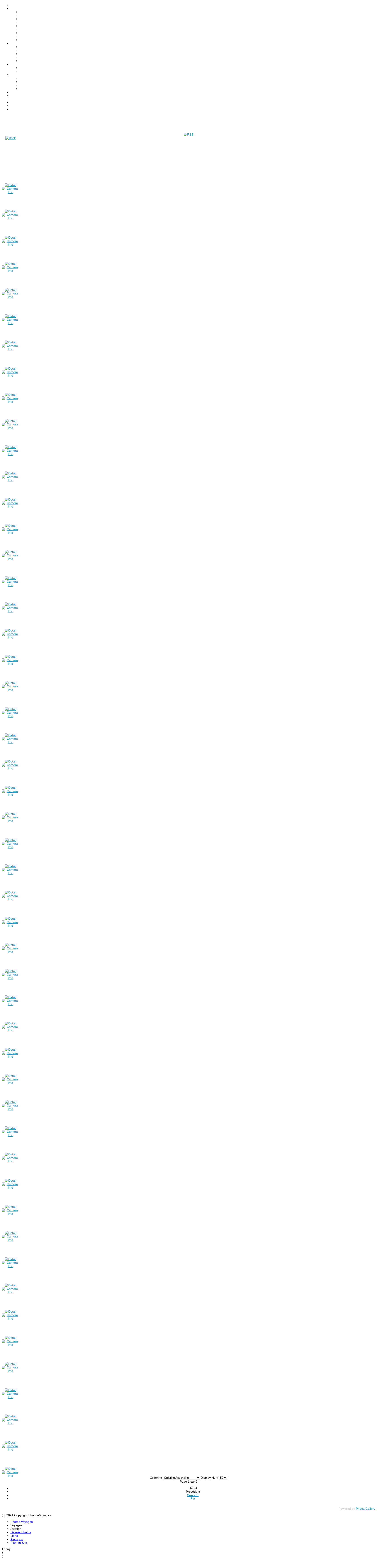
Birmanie (25, 15)
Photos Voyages (21, 5)
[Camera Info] (10, 192)
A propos (16, 92)
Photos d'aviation (31, 71)
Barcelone (26, 12)
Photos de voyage (31, 67)
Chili (22, 22)
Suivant (193, 1495)
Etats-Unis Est (29, 26)
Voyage (24, 88)
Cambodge (26, 19)
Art (21, 81)
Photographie (28, 85)
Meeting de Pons (31, 50)
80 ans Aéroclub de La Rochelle (41, 46)
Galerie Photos (20, 64)
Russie (24, 36)
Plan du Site (18, 95)
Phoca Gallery (365, 1508)
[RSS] (188, 134)
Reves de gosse (30, 60)
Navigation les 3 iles (33, 53)
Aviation (24, 78)
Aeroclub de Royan (32, 57)
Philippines (26, 32)
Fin (192, 1498)
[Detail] (10, 185)
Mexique (25, 29)
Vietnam (25, 39)
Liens (14, 74)
